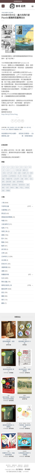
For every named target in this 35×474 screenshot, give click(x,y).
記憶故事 (26, 465)
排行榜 (3, 249)
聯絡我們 (26, 466)
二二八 (12, 170)
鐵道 (17, 187)
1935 (21, 167)
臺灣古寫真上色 (6, 285)
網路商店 (20, 465)
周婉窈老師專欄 (6, 217)
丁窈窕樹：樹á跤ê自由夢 (25, 425)
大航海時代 (5, 224)
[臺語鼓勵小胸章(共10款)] (24, 329)
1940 (25, 167)
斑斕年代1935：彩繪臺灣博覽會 (8, 453)
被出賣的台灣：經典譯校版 (25, 370)
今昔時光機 (5, 206)
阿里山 (22, 187)
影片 (2, 239)
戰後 (2, 242)
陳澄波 (27, 187)
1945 (29, 167)
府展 (15, 173)
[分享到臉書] (12, 120)
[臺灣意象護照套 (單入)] (8, 357)
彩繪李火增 (25, 173)
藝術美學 (4, 289)
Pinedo (3, 129)
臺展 (14, 182)
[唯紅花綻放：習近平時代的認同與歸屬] (8, 385)
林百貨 (25, 176)
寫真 (2, 228)
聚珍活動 (4, 282)
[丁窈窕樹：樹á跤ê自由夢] (24, 413)
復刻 (31, 173)
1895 (3, 167)
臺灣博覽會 (20, 182)
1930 (12, 167)
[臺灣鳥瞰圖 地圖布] (24, 385)
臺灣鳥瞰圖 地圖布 (24, 397)
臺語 (28, 184)
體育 (2, 303)
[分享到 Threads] (19, 120)
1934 (16, 167)
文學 (2, 253)
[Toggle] (32, 206)
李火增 (19, 176)
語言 (2, 292)
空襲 (22, 179)
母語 (29, 176)
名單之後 (18, 170)
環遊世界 (11, 129)
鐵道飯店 (16, 129)
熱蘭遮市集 (9, 179)
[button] (3, 6)
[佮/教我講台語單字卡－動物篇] (24, 441)
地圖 (2, 221)
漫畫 (3, 179)
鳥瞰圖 (8, 190)
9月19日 (29, 127)
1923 (7, 167)
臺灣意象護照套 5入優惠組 (8, 425)
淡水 (7, 129)
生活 (10, 12)
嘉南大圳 (25, 170)
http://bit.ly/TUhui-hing (9, 114)
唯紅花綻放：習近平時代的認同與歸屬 (8, 398)
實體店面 (14, 465)
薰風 (3, 187)
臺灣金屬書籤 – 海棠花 (8, 342)
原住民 (3, 213)
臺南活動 (8, 182)
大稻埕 (4, 173)
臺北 (31, 179)
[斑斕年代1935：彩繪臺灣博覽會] (8, 441)
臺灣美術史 (22, 184)
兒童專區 (4, 210)
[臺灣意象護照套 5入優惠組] (8, 413)
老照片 (26, 179)
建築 (19, 173)
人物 (2, 12)
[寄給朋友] (22, 120)
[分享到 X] (15, 120)
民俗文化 (4, 264)
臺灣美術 (14, 184)
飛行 (12, 12)
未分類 (3, 260)
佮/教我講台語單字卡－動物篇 (24, 453)
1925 (24, 127)
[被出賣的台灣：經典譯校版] (24, 357)
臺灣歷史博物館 (6, 184)
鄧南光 (12, 187)
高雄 (3, 190)
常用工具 (4, 231)
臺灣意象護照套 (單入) (8, 370)
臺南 (3, 182)
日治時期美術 (12, 176)
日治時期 (4, 176)
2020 (7, 170)
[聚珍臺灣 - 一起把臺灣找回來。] (17, 6)
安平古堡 (9, 173)
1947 (3, 170)
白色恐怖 (16, 179)
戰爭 (2, 246)
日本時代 (6, 12)
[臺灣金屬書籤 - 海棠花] (8, 329)
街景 (7, 187)
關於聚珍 (8, 465)
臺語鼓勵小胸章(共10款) (24, 342)
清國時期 (4, 267)
